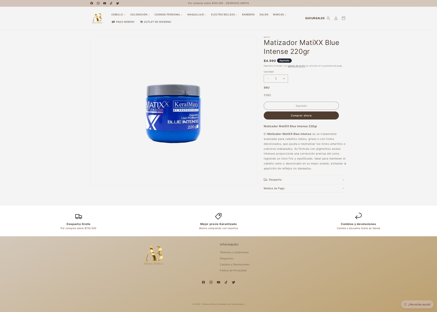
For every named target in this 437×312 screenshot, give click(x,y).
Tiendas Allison (209, 304)
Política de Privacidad (233, 270)
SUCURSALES (315, 18)
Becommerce (237, 304)
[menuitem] (118, 14)
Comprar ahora (301, 115)
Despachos (226, 258)
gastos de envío (296, 65)
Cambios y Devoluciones (234, 264)
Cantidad (269, 71)
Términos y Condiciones (234, 252)
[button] (328, 18)
